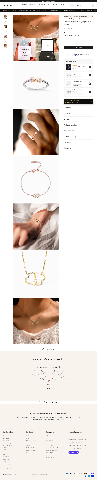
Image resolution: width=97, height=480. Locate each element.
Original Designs (7, 464)
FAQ (47, 438)
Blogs (27, 438)
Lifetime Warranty (30, 443)
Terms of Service (50, 457)
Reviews (28, 445)
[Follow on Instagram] (7, 468)
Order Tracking (49, 436)
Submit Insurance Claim (52, 450)
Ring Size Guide (49, 440)
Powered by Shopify (45, 474)
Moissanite (32, 4)
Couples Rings (6, 449)
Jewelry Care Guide (51, 443)
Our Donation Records (31, 448)
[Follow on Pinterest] (10, 468)
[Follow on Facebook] (3, 468)
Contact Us (48, 460)
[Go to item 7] (5, 46)
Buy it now (78, 51)
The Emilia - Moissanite (77, 89)
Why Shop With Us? (31, 440)
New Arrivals (6, 440)
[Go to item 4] (5, 31)
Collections (24, 4)
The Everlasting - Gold (77, 81)
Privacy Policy (49, 455)
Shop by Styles (41, 4)
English (85, 5)
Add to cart (78, 47)
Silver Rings (6, 457)
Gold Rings (6, 459)
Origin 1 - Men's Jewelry (9, 452)
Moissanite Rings (7, 443)
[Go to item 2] (5, 22)
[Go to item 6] (5, 41)
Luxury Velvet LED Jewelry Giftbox (79, 66)
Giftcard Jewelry (7, 436)
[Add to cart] (90, 67)
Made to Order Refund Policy (53, 448)
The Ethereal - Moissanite (78, 72)
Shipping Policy (49, 452)
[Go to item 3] (5, 27)
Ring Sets (5, 454)
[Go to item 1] (5, 17)
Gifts (49, 4)
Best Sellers (6, 438)
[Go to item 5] (5, 36)
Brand (62, 4)
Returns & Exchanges (51, 445)
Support (43, 7)
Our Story (28, 436)
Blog (27, 452)
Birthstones (55, 4)
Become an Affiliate (31, 450)
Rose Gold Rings (7, 461)
